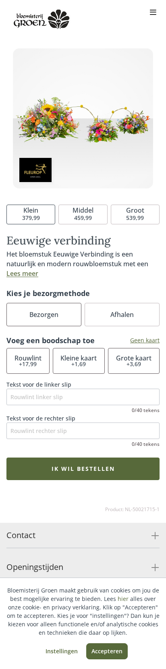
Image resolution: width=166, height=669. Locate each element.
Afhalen (122, 314)
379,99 (31, 214)
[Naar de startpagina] (41, 19)
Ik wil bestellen (83, 468)
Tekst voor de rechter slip (40, 418)
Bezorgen (43, 314)
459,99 (83, 214)
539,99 (135, 214)
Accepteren (106, 651)
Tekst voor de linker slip (38, 384)
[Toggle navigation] (153, 13)
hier (123, 599)
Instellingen (62, 651)
